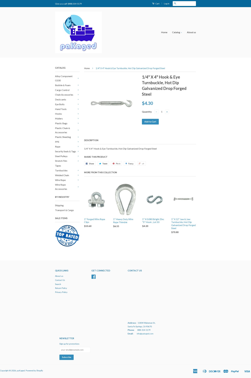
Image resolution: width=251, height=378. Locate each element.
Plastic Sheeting (63, 137)
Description (91, 140)
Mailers (59, 118)
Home (164, 32)
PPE (57, 141)
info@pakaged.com (145, 333)
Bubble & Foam (62, 85)
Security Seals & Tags (65, 151)
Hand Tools (61, 109)
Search (58, 284)
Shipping (59, 205)
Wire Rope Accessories (61, 186)
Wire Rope (60, 180)
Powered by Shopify (34, 370)
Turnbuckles (61, 170)
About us (191, 32)
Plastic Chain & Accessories (62, 130)
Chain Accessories (64, 94)
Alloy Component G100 (63, 78)
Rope (57, 146)
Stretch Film (61, 160)
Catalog (176, 32)
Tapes (58, 165)
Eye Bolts (59, 104)
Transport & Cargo (64, 210)
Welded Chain (62, 175)
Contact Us (60, 280)
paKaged (21, 370)
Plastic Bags (61, 123)
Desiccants (60, 99)
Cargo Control (62, 90)
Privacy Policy (61, 292)
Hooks (58, 113)
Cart (157, 3)
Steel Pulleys (61, 156)
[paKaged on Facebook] (93, 277)
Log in (166, 3)
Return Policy (61, 288)
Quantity (147, 111)
